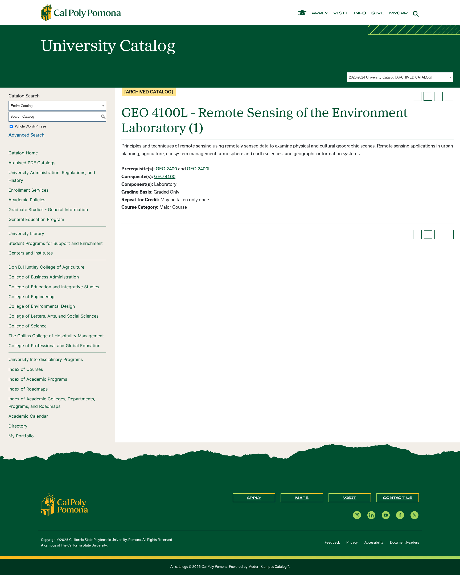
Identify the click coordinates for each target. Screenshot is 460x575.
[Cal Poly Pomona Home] (81, 12)
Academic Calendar (28, 416)
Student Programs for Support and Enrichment (56, 243)
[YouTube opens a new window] (385, 515)
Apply (254, 498)
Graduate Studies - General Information (48, 209)
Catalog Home (23, 152)
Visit (349, 498)
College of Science (28, 325)
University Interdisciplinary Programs (46, 359)
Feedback (332, 542)
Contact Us (398, 498)
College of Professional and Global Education (54, 345)
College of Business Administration (44, 277)
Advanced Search (26, 135)
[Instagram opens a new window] (357, 515)
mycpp (398, 13)
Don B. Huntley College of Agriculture (46, 267)
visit (340, 13)
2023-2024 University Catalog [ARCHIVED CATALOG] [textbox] (390, 77)
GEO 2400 (166, 168)
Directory (18, 426)
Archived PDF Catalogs (32, 162)
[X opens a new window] (414, 515)
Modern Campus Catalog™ (268, 566)
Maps (302, 498)
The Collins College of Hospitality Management (56, 335)
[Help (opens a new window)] (449, 96)
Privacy (352, 542)
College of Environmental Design (42, 306)
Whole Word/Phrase (30, 126)
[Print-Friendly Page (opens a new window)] (438, 96)
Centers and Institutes (31, 253)
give (377, 13)
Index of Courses (26, 369)
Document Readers (404, 542)
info (359, 13)
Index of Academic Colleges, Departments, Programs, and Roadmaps (52, 402)
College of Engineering (32, 296)
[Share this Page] (428, 96)
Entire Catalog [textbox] (21, 106)
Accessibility (373, 542)
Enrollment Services (28, 190)
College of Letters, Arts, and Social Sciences (53, 316)
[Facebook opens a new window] (400, 515)
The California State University (84, 545)
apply (320, 13)
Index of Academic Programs (38, 379)
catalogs (181, 566)
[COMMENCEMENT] (302, 12)
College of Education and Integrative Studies (54, 286)
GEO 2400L (199, 168)
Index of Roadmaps (28, 389)
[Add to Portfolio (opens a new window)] (417, 96)
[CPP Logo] (64, 504)
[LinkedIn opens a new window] (371, 515)
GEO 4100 (164, 176)
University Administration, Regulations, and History (52, 176)
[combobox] (400, 77)
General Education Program (36, 219)
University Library (26, 233)
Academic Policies (27, 199)
